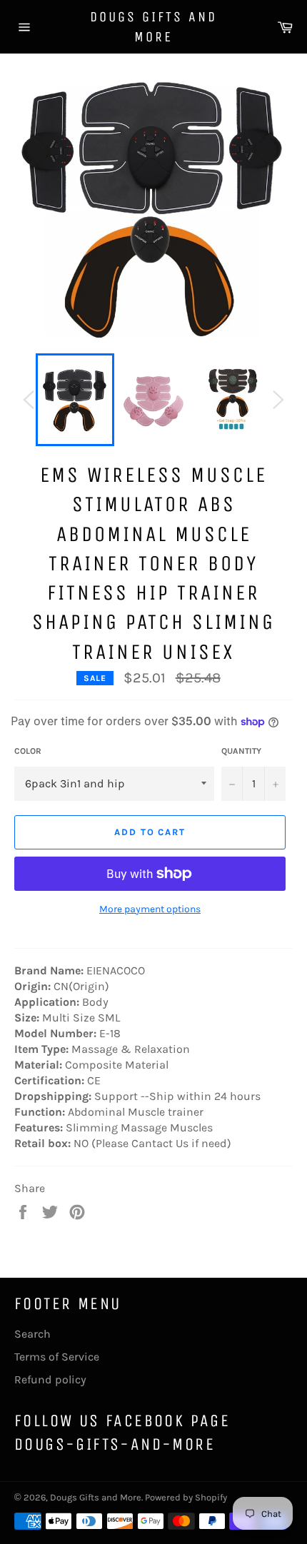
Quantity (241, 751)
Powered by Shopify (186, 1497)
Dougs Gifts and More (153, 27)
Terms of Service (56, 1356)
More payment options (150, 909)
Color (27, 751)
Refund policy (50, 1379)
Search (32, 1334)
